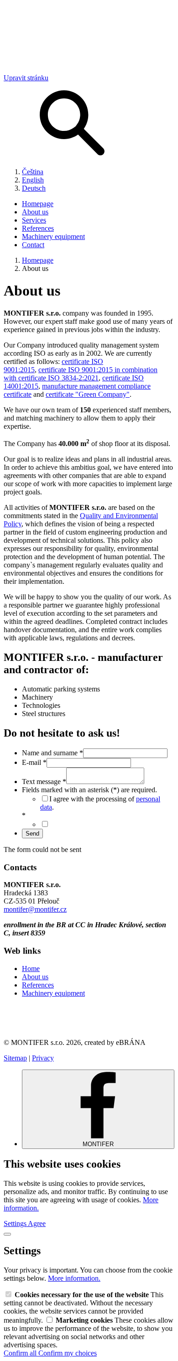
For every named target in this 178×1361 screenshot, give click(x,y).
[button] (89, 1018)
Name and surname (52, 753)
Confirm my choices (67, 1353)
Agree (37, 1223)
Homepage (37, 204)
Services (34, 220)
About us (35, 212)
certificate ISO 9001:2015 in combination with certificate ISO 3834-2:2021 (80, 374)
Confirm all (21, 1353)
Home (31, 968)
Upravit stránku (26, 78)
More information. (74, 1278)
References (38, 228)
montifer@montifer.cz (35, 909)
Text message (44, 781)
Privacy (43, 1058)
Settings (16, 1223)
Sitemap (15, 1058)
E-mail (34, 762)
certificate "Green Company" (88, 394)
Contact (33, 245)
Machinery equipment (53, 236)
